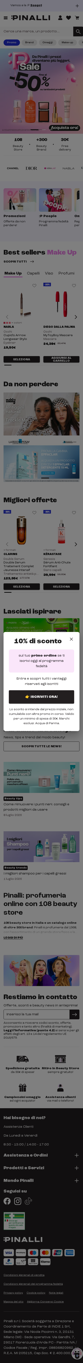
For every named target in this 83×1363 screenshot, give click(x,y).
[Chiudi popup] (71, 639)
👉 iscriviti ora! (41, 697)
